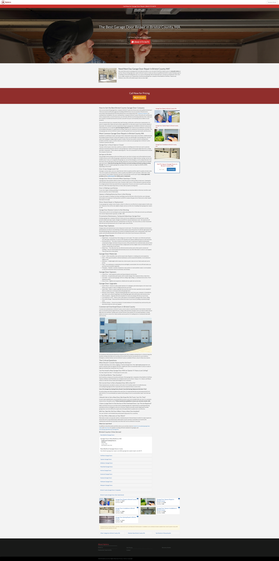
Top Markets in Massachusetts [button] (163, 533)
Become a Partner (272, 2)
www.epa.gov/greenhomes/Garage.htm (109, 429)
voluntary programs (143, 113)
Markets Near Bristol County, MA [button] (136, 533)
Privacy (121, 558)
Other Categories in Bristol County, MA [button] (110, 533)
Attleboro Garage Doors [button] (106, 463)
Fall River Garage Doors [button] (106, 455)
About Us (100, 547)
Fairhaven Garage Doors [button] (106, 481)
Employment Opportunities (105, 550)
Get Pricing (171, 169)
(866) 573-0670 (150, 6)
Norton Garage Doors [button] (105, 470)
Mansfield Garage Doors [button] (106, 466)
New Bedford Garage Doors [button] (107, 435)
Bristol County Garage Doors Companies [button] (110, 490)
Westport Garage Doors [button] (106, 485)
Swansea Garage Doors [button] (106, 478)
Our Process (129, 547)
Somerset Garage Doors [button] (106, 474)
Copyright (130, 558)
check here (107, 427)
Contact (128, 550)
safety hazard (111, 176)
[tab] (125, 435)
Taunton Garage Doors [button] (106, 459)
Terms (125, 558)
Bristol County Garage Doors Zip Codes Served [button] (112, 495)
